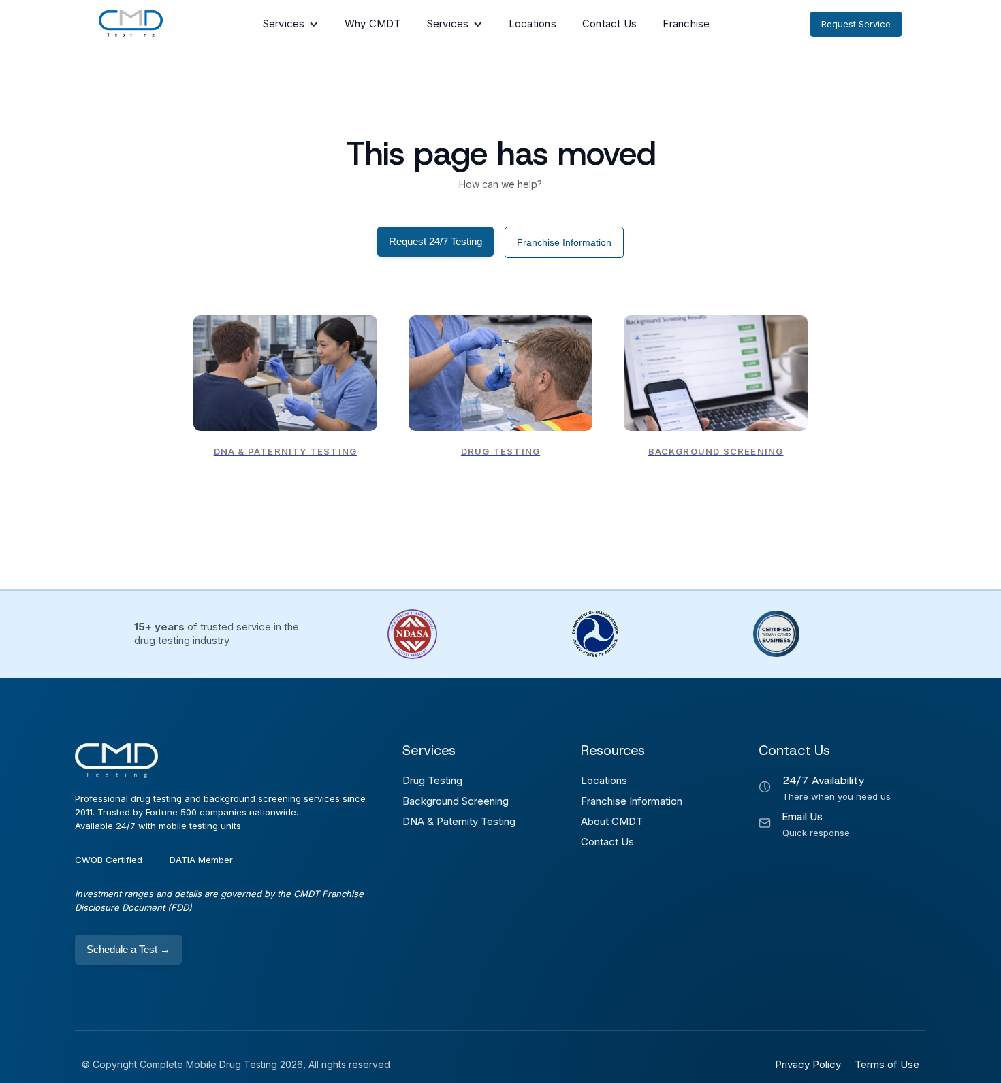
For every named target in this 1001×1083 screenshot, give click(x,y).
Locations (532, 23)
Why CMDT (373, 23)
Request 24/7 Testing (435, 241)
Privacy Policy (808, 1064)
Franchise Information (564, 242)
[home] (131, 23)
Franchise (686, 23)
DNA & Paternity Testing (458, 821)
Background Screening (455, 800)
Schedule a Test (128, 949)
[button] (290, 24)
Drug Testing (432, 780)
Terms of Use (887, 1064)
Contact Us (609, 23)
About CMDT (612, 821)
